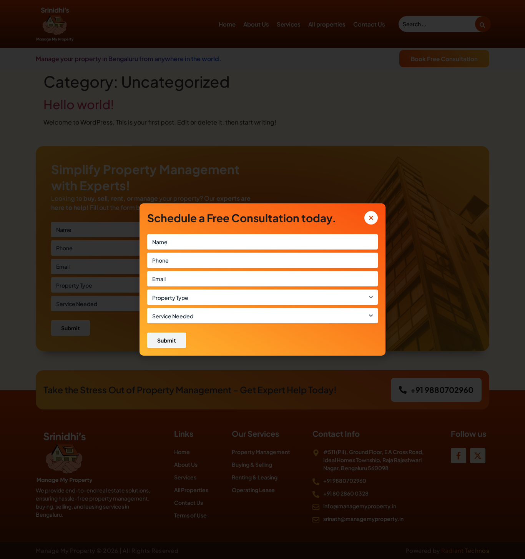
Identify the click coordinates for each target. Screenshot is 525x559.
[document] (262, 279)
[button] (371, 218)
